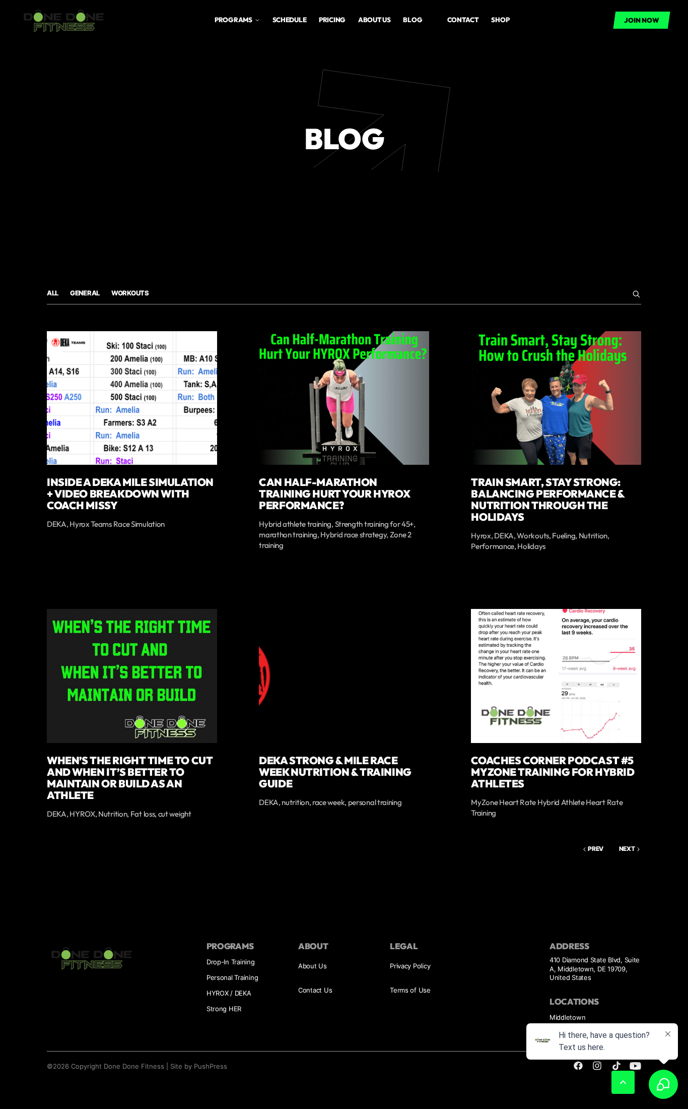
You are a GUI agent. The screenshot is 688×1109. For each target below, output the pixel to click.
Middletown (567, 1017)
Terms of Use (410, 990)
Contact (463, 20)
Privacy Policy (410, 966)
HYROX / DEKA (229, 993)
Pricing (332, 20)
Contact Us (315, 990)
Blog (412, 20)
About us (374, 20)
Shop (500, 20)
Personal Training (232, 977)
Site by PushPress (198, 1066)
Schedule (289, 20)
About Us (312, 966)
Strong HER (224, 1009)
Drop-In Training (231, 962)
